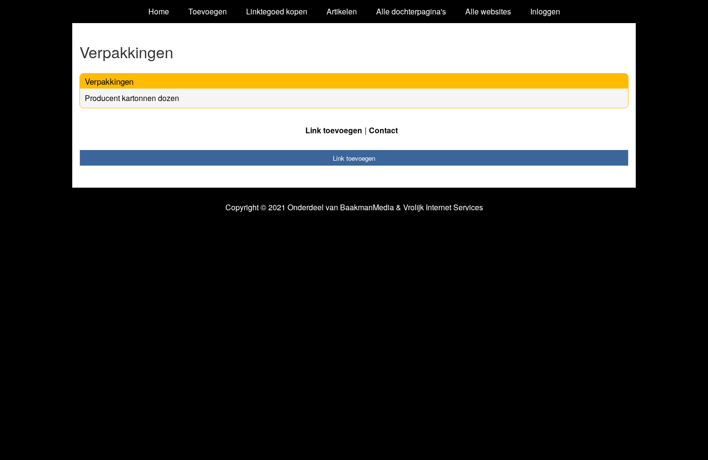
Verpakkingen (109, 81)
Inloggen (545, 11)
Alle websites (488, 11)
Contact (383, 130)
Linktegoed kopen (276, 11)
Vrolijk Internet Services (443, 207)
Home (158, 11)
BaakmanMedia (367, 207)
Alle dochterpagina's (411, 11)
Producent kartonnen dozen (132, 97)
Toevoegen (207, 11)
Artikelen (342, 11)
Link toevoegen (333, 130)
